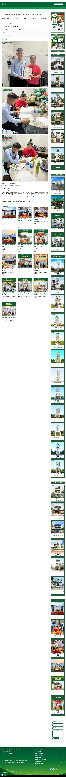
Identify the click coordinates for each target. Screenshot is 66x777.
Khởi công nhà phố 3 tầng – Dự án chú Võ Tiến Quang (25, 220)
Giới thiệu (13, 7)
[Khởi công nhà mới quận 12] (9, 309)
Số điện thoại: (54, 727)
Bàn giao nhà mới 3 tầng (24, 268)
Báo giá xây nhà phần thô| (42, 196)
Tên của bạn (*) (54, 721)
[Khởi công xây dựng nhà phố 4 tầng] (41, 212)
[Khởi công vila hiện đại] (9, 212)
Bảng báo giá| (25, 196)
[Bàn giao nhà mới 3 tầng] (25, 260)
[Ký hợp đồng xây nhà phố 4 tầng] (41, 260)
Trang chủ (63, 0)
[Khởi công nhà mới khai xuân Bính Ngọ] (41, 236)
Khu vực (30, 7)
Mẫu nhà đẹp (19, 7)
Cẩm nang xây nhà (51, 7)
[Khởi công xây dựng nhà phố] (9, 236)
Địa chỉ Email (54, 724)
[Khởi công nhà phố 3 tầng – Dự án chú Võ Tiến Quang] (25, 212)
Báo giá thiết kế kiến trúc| (32, 196)
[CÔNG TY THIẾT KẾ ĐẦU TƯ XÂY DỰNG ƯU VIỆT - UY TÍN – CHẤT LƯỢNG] (5, 4)
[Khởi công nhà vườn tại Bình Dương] (25, 236)
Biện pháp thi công (43, 7)
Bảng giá (8, 7)
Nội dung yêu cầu (55, 730)
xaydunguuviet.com (8, 775)
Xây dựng (25, 7)
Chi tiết (3, 224)
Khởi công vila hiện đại (8, 219)
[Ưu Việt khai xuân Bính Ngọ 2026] (9, 260)
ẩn (6, 32)
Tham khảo (36, 7)
